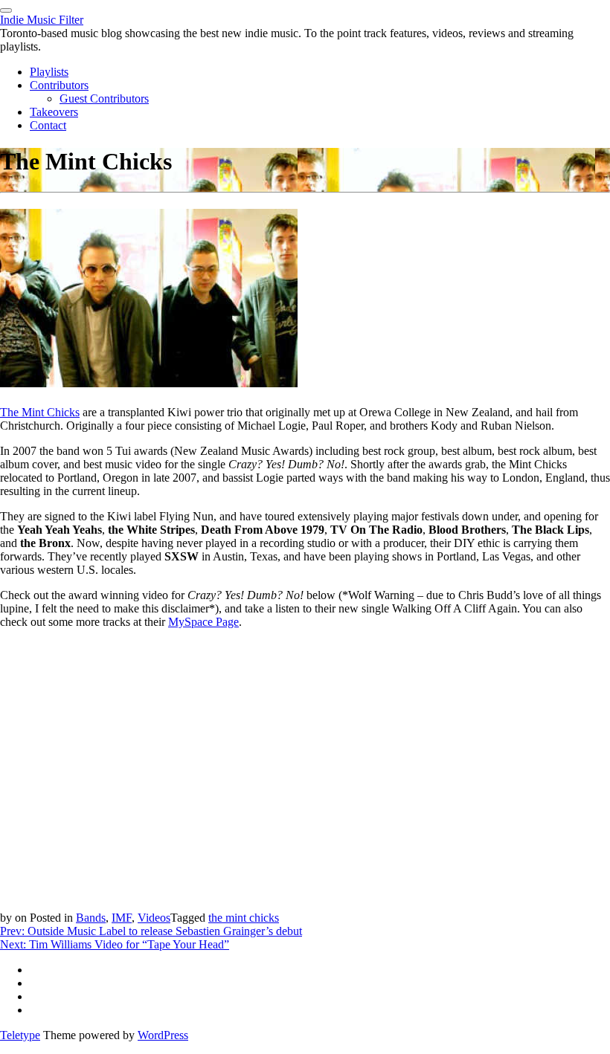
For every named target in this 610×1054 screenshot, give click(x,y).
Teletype (20, 1035)
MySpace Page (203, 621)
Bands (91, 917)
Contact (48, 125)
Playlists (49, 71)
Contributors (59, 85)
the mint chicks (243, 917)
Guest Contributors (104, 98)
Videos (154, 917)
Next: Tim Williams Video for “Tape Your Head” (114, 944)
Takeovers (54, 112)
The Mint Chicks (40, 412)
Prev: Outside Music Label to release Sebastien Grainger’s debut (151, 931)
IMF (122, 917)
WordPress (163, 1035)
